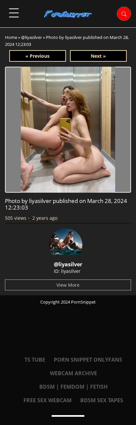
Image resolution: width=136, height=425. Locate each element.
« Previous (37, 56)
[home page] (68, 14)
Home (11, 37)
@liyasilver (31, 37)
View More (68, 285)
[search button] (124, 14)
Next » (98, 56)
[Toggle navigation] (14, 13)
